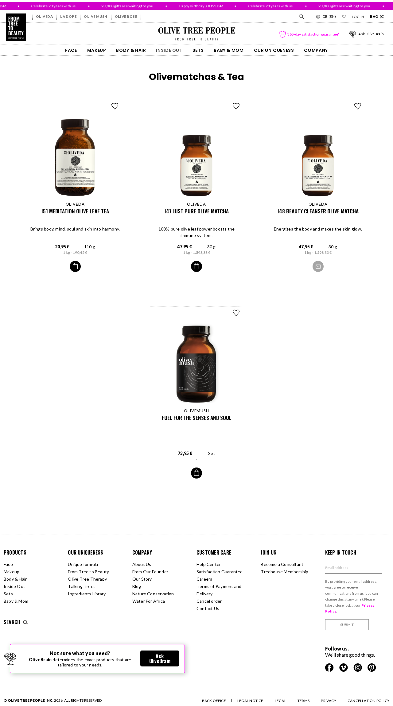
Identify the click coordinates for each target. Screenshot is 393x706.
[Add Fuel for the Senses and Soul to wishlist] (236, 312)
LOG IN (358, 17)
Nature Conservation (153, 593)
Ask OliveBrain (159, 658)
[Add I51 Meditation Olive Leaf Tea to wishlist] (114, 106)
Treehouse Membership (284, 571)
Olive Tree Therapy (87, 579)
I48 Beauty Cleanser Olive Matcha (318, 211)
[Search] (301, 16)
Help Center (208, 564)
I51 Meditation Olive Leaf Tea (75, 211)
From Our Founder (150, 571)
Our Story (142, 579)
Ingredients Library (87, 593)
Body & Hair (131, 50)
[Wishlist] (344, 16)
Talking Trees (81, 586)
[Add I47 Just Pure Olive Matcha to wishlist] (236, 106)
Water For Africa (148, 601)
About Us (141, 564)
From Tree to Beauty (88, 571)
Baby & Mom (228, 50)
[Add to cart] (75, 266)
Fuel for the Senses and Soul (197, 418)
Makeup (96, 50)
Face (71, 50)
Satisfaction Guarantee (219, 571)
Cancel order (209, 601)
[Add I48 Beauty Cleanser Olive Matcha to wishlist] (357, 106)
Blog (136, 586)
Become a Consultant (282, 564)
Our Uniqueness (274, 50)
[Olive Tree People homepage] (16, 27)
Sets (198, 50)
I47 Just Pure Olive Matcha (197, 211)
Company (316, 50)
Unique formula (83, 564)
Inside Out (169, 50)
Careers (204, 579)
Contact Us (207, 608)
